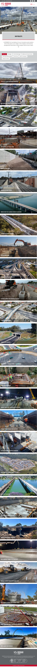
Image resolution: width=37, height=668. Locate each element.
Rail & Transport (23, 56)
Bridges (9, 54)
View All (4, 54)
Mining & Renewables (7, 56)
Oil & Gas (16, 56)
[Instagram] (32, 0)
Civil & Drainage (16, 54)
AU (2, 0)
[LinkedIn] (34, 0)
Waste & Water (6, 58)
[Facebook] (30, 0)
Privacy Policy (22, 665)
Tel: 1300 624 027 (9, 0)
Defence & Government (27, 54)
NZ (4, 0)
